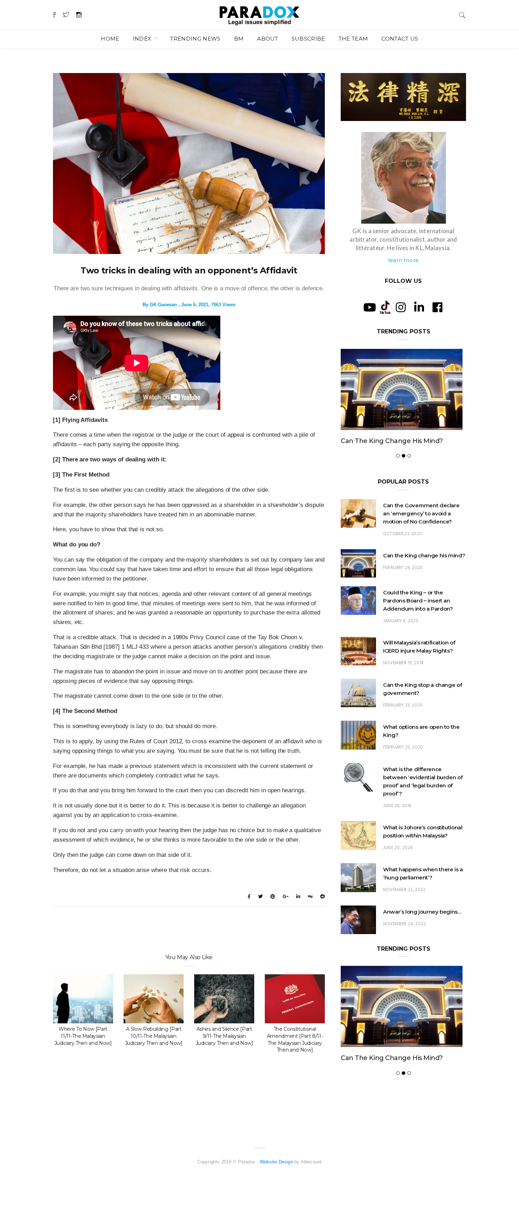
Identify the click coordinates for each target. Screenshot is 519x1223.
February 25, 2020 (403, 747)
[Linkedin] (419, 307)
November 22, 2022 (404, 890)
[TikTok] (385, 307)
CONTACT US (399, 38)
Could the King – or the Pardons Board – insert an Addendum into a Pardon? (418, 600)
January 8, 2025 (400, 621)
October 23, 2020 (402, 534)
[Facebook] (437, 307)
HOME (110, 38)
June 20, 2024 (398, 848)
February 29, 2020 (403, 567)
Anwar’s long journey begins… (422, 911)
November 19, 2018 (403, 663)
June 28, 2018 (397, 806)
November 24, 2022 (404, 924)
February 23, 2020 (403, 705)
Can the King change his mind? (392, 441)
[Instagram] (400, 307)
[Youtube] (369, 307)
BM (239, 38)
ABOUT (267, 38)
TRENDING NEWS (195, 38)
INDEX (143, 38)
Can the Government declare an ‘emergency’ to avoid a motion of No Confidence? (421, 513)
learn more (403, 260)
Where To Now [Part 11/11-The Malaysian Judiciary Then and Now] (83, 1036)
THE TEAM (353, 38)
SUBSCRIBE (308, 38)
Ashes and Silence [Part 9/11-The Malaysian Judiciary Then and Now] (224, 1036)
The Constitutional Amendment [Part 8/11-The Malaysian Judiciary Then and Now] (295, 1039)
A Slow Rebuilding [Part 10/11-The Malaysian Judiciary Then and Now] (154, 1036)
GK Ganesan (163, 304)
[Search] (462, 14)
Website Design (276, 1161)
